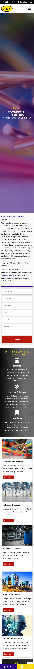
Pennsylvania (22, 217)
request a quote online (11, 275)
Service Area (11, 217)
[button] (29, 8)
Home (3, 217)
